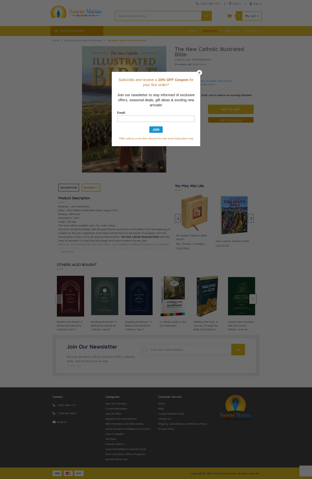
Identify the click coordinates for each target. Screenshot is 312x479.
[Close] (199, 72)
